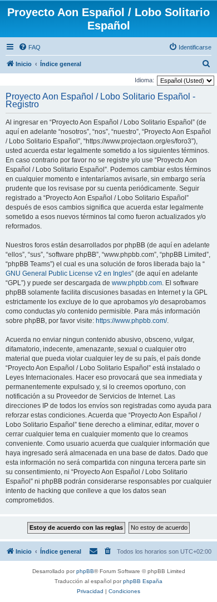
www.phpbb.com (137, 283)
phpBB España (142, 581)
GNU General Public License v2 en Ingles (68, 273)
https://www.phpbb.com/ (131, 321)
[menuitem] (29, 47)
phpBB (85, 571)
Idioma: (144, 80)
